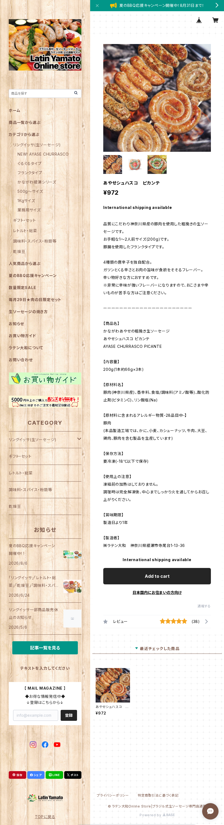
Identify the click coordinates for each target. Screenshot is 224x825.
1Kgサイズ (26, 200)
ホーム (14, 110)
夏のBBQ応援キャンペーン (33, 275)
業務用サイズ (29, 210)
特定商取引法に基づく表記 (158, 795)
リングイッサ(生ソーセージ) (37, 144)
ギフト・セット (24, 220)
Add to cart (157, 576)
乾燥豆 (19, 251)
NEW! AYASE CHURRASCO (43, 154)
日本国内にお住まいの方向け (157, 592)
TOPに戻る (45, 816)
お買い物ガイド (22, 335)
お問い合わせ (21, 359)
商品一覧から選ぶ (24, 122)
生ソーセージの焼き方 (28, 311)
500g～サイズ (30, 191)
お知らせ (16, 323)
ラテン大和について (26, 347)
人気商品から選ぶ (24, 263)
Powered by (151, 815)
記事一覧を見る (45, 648)
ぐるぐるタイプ (29, 163)
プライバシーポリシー (113, 795)
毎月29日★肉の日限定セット (35, 299)
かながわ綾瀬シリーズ (36, 182)
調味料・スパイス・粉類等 (35, 241)
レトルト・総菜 (25, 230)
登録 (69, 715)
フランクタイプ (29, 172)
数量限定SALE (22, 287)
